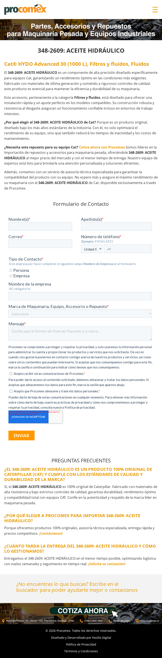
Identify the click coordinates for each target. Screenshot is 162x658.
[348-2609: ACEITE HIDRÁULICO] (81, 613)
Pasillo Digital (101, 638)
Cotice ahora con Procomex (102, 147)
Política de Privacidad (81, 644)
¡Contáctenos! (51, 533)
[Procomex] (25, 9)
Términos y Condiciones (81, 651)
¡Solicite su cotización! (107, 564)
